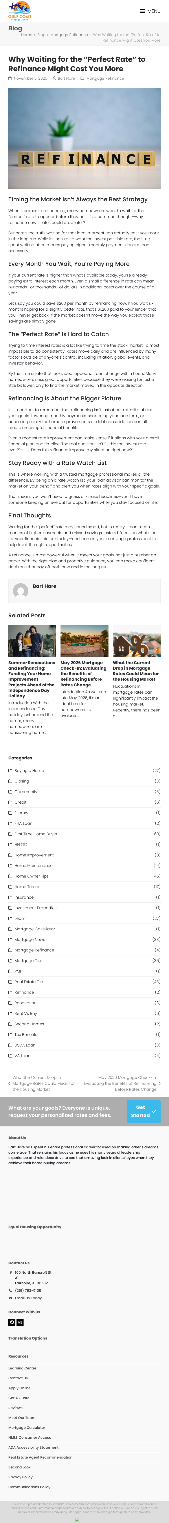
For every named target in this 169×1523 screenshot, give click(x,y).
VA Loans (23, 1055)
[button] (150, 11)
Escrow (21, 813)
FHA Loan (23, 823)
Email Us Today (28, 1298)
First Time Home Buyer (36, 834)
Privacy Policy (20, 1477)
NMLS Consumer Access (29, 1437)
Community (26, 791)
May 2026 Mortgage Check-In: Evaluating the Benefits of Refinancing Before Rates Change (84, 674)
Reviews (15, 1407)
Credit (20, 802)
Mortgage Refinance (105, 78)
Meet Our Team (22, 1417)
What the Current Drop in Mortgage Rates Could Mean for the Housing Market (136, 671)
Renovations (27, 1003)
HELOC (21, 844)
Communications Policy (29, 1487)
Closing (22, 781)
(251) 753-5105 (28, 1290)
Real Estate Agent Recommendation (40, 1457)
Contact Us (18, 1378)
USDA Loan (25, 1045)
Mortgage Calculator (35, 929)
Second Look (19, 1467)
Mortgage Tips (28, 960)
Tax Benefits (26, 1034)
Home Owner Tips (32, 876)
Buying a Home (29, 770)
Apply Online (19, 1388)
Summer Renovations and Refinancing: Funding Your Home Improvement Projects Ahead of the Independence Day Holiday (31, 679)
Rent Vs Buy (26, 1013)
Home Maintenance (34, 865)
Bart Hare (66, 78)
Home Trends (27, 886)
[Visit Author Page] (20, 590)
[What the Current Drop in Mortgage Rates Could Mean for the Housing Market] (137, 641)
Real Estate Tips (29, 981)
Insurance (24, 897)
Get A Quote (18, 1397)
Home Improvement (34, 855)
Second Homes (29, 1024)
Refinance (24, 992)
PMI (18, 971)
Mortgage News (30, 939)
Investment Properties (36, 908)
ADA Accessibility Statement (33, 1447)
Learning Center (22, 1368)
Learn (20, 918)
